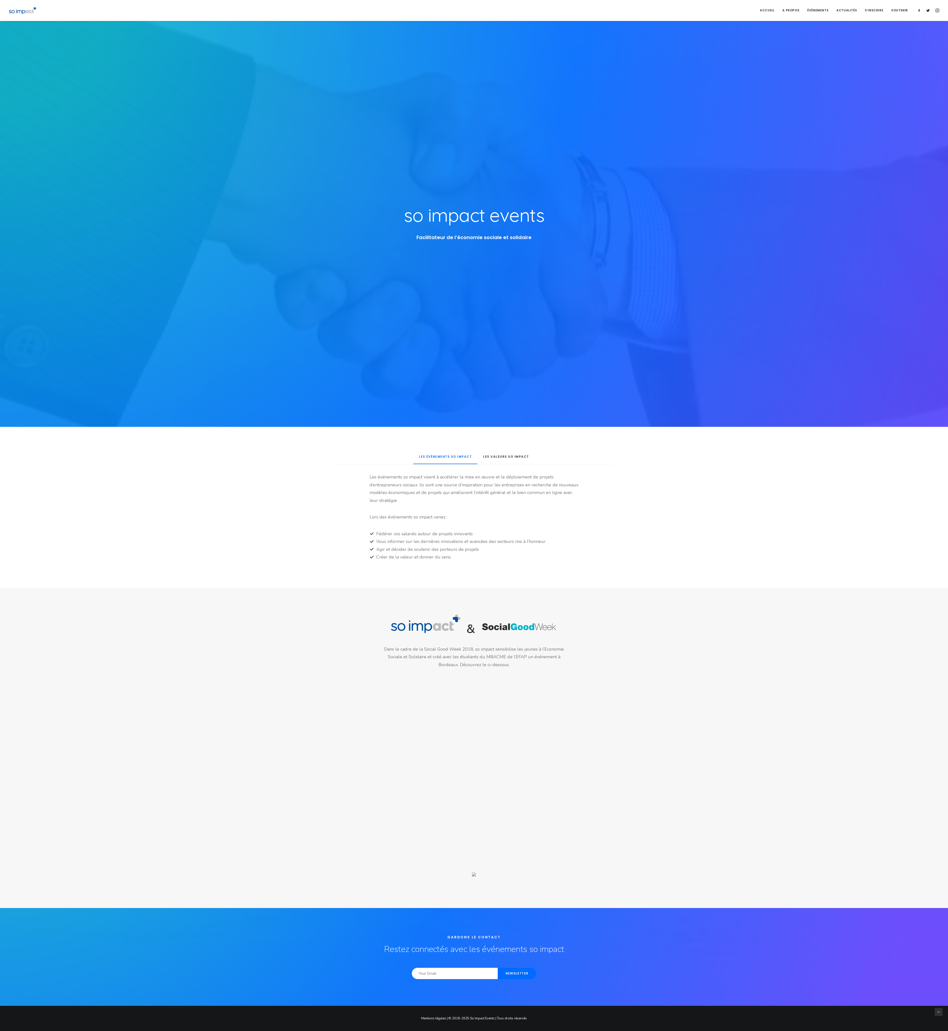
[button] (920, 10)
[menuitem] (767, 10)
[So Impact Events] (23, 10)
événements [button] (818, 10)
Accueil (767, 10)
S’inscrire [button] (874, 10)
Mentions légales (433, 1018)
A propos (790, 10)
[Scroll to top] (939, 1011)
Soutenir (899, 10)
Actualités (846, 10)
